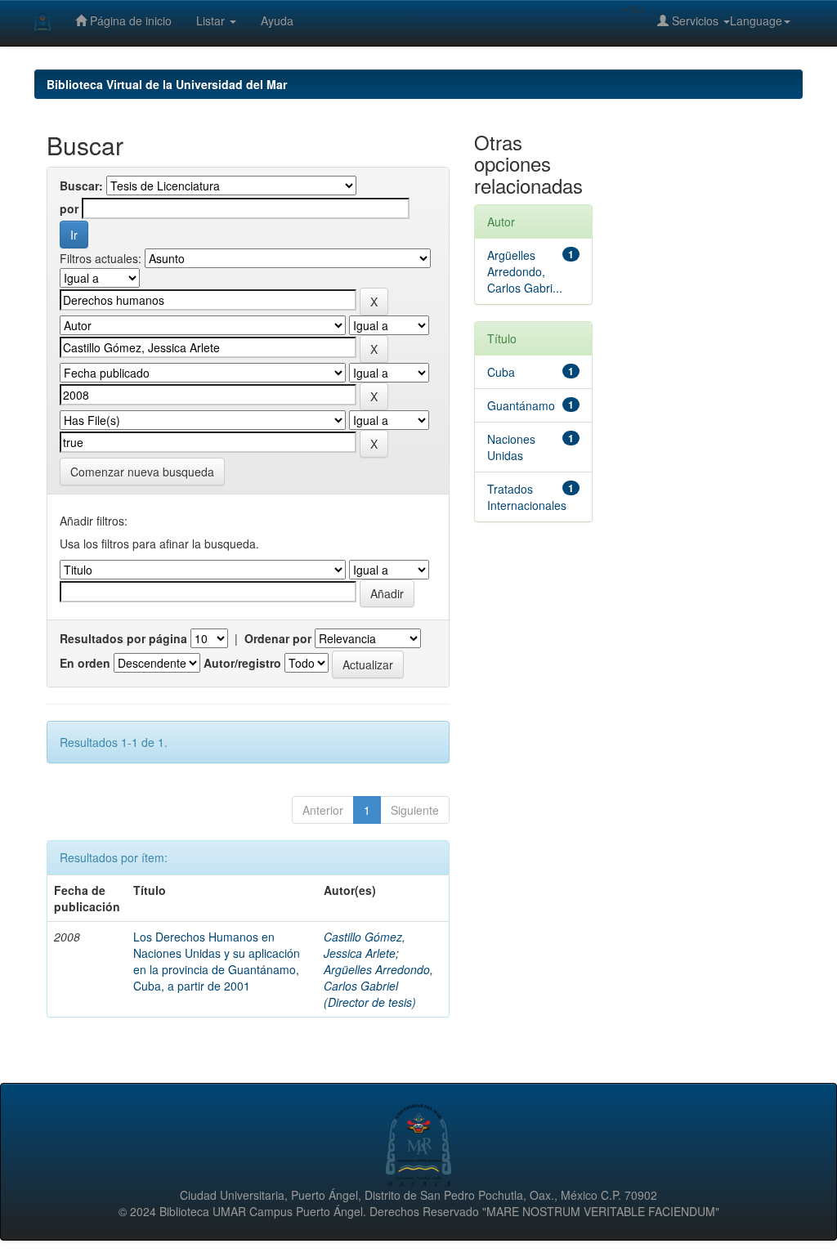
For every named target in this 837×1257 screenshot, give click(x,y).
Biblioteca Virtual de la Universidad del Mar (167, 84)
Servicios (695, 20)
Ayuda (277, 20)
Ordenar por (277, 638)
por (69, 208)
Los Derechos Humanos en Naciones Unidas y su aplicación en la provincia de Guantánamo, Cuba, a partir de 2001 (216, 961)
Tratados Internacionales (526, 497)
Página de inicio (129, 20)
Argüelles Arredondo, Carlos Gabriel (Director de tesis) (378, 985)
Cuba (501, 372)
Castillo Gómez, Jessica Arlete (364, 944)
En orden (85, 663)
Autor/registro (242, 663)
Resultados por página (123, 638)
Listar (212, 20)
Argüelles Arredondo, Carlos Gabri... (524, 271)
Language (756, 20)
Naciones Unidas (511, 447)
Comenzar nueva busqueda (142, 471)
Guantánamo (521, 405)
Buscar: (81, 185)
